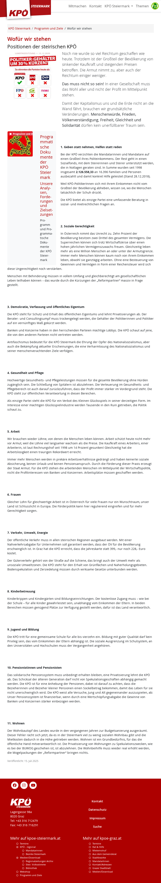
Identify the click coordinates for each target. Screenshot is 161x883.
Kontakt (95, 6)
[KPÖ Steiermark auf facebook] (14, 785)
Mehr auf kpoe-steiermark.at (35, 838)
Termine (24, 843)
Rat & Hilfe (98, 846)
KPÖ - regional (28, 846)
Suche (97, 827)
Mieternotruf (99, 850)
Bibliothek (31, 868)
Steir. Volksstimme (36, 864)
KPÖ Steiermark (117, 6)
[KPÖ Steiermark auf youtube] (33, 785)
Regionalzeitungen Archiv (39, 861)
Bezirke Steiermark (36, 854)
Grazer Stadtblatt (101, 868)
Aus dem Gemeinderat (104, 854)
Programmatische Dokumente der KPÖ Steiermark (46, 157)
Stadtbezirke (99, 857)
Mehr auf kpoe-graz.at (102, 838)
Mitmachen (77, 6)
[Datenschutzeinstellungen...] (155, 6)
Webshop (25, 871)
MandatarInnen (100, 861)
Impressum (97, 818)
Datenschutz (97, 810)
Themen (143, 6)
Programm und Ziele (31, 875)
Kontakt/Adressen (102, 864)
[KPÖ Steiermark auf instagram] (24, 785)
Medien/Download (30, 857)
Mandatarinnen (34, 850)
